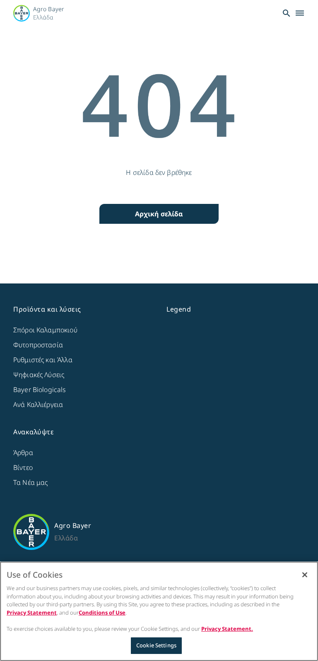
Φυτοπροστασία (38, 344)
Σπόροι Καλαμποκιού (45, 329)
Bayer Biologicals (39, 389)
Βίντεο (23, 467)
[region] (159, 611)
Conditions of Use (102, 612)
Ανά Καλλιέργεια (38, 404)
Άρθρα (23, 452)
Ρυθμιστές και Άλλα (42, 359)
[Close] (305, 575)
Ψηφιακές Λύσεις (38, 374)
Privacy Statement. (227, 628)
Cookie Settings (156, 645)
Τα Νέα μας (30, 482)
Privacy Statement (32, 612)
